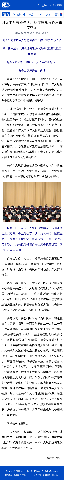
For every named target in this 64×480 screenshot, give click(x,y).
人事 (48, 14)
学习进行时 (19, 14)
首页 (6, 14)
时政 (40, 14)
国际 (57, 14)
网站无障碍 (57, 5)
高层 (31, 14)
